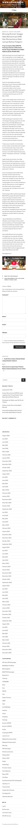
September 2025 (7, 470)
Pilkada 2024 (5, 755)
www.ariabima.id (13, 2)
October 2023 (6, 541)
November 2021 (6, 614)
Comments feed (6, 812)
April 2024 (5, 522)
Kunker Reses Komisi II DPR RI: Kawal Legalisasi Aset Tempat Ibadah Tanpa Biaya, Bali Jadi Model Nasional (12, 395)
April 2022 (5, 598)
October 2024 (6, 506)
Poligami (21, 278)
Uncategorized (6, 793)
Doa (3, 688)
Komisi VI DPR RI (7, 726)
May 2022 (5, 595)
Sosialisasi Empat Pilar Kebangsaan (12, 780)
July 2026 (5, 439)
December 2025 (6, 461)
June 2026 (5, 442)
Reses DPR (5, 774)
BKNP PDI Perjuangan (11, 276)
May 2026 (5, 445)
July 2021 (4, 627)
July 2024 (5, 512)
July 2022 (5, 589)
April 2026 (5, 448)
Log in (4, 806)
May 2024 (5, 518)
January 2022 (6, 608)
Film (3, 694)
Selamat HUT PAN (7, 390)
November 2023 (6, 538)
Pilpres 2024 (5, 758)
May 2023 (5, 557)
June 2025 (5, 480)
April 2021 (5, 636)
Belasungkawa (6, 669)
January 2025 (6, 496)
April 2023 (5, 560)
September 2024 (7, 509)
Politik (4, 761)
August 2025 (6, 474)
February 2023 (6, 566)
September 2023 (7, 544)
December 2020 (6, 649)
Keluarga (4, 720)
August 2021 (5, 624)
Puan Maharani (6, 771)
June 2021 (5, 630)
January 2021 (5, 646)
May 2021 (5, 633)
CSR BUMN (5, 681)
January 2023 (6, 569)
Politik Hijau (5, 764)
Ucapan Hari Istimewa (8, 790)
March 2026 (5, 451)
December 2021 (6, 611)
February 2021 (6, 643)
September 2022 (7, 582)
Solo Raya (5, 777)
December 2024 (6, 499)
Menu (14, 10)
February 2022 (6, 605)
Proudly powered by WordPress (10, 824)
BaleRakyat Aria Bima (8, 665)
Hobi (3, 704)
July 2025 (5, 477)
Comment (5, 295)
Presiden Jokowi (6, 768)
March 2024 (5, 525)
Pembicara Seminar (7, 752)
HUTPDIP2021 (6, 707)
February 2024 (6, 528)
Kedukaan (5, 716)
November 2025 (6, 464)
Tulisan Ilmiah (6, 787)
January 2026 (6, 458)
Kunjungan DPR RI (7, 732)
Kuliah (4, 729)
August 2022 (5, 585)
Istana (4, 713)
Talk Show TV (6, 783)
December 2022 (6, 573)
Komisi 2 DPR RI (6, 723)
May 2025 (5, 483)
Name (4, 316)
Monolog (4, 745)
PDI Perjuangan (6, 748)
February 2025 (6, 493)
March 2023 (5, 563)
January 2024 (6, 531)
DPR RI (4, 691)
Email (4, 324)
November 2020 (6, 652)
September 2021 (7, 621)
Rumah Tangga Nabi (11, 279)
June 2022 (5, 592)
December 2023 (6, 534)
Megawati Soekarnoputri (9, 742)
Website (4, 332)
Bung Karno (5, 675)
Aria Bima (17, 31)
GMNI (3, 700)
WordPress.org (6, 816)
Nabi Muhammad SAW (11, 278)
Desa (3, 685)
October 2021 (6, 617)
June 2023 (5, 553)
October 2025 (6, 467)
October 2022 (6, 579)
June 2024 (5, 515)
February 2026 (6, 455)
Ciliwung (4, 678)
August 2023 (6, 547)
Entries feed (5, 809)
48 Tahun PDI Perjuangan (9, 662)
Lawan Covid (5, 736)
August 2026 (6, 435)
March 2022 (5, 601)
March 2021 (5, 640)
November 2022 (6, 576)
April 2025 (5, 486)
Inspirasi (4, 710)
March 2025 (5, 490)
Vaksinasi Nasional (7, 796)
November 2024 (6, 502)
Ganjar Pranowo (6, 697)
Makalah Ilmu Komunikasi (9, 739)
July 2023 (5, 550)
